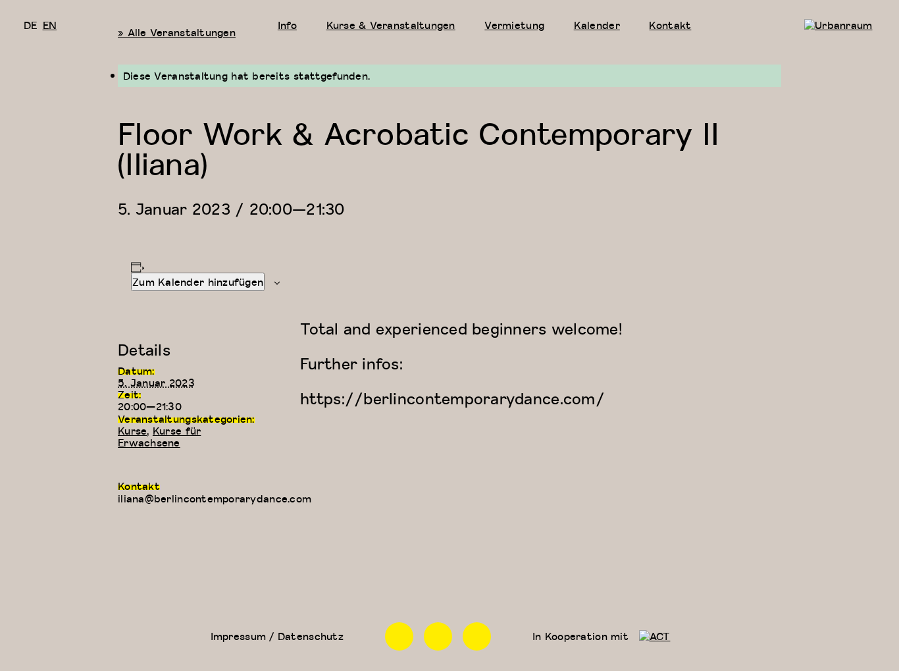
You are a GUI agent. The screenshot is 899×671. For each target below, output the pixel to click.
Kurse (132, 431)
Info (287, 25)
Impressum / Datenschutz (277, 636)
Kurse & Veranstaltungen (390, 25)
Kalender (597, 25)
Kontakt (670, 25)
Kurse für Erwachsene (159, 436)
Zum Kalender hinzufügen (197, 282)
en (50, 25)
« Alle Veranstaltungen (177, 32)
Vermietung (514, 25)
